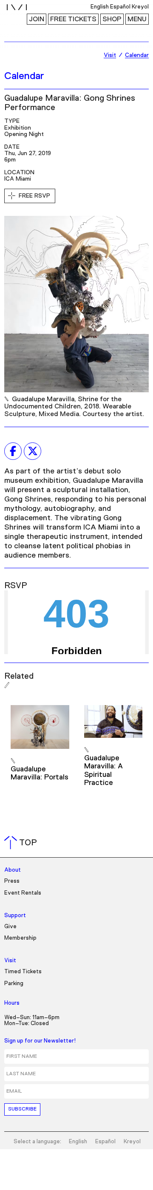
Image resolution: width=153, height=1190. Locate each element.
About (12, 870)
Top (22, 843)
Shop (112, 19)
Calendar (24, 76)
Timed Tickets (23, 972)
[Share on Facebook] (13, 451)
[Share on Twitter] (32, 451)
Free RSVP (34, 196)
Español (105, 1142)
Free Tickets (73, 19)
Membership (20, 938)
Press (12, 881)
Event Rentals (22, 893)
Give (10, 926)
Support (15, 915)
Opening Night (24, 134)
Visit (10, 960)
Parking (13, 983)
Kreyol (132, 1142)
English (78, 1142)
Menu (137, 19)
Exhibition (17, 128)
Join (36, 19)
